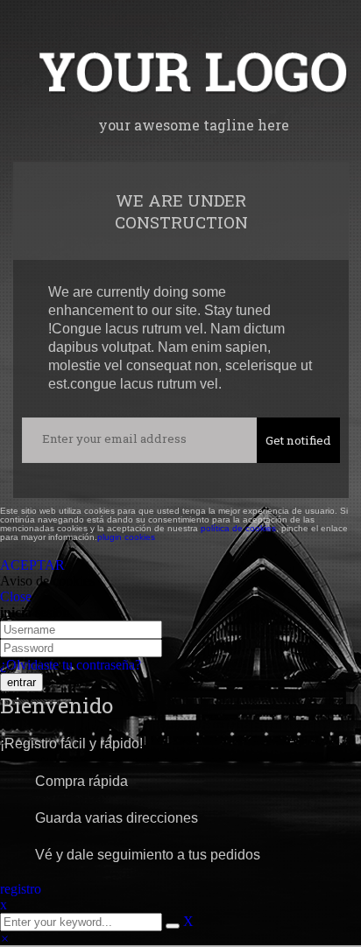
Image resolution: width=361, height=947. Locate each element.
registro (20, 888)
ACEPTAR (32, 565)
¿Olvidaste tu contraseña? (70, 664)
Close (16, 596)
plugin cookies (126, 537)
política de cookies (238, 528)
